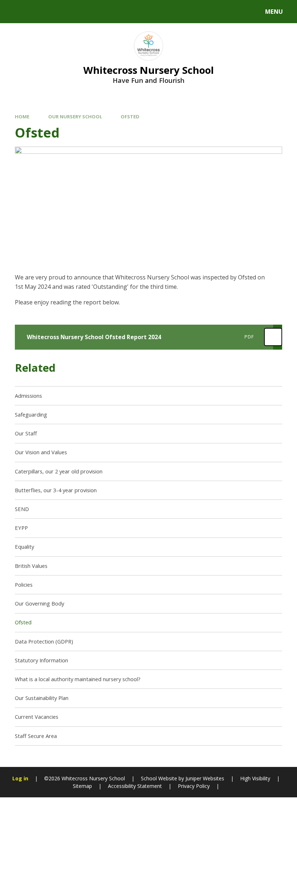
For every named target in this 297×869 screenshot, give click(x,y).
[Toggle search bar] (15, 11)
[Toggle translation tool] (35, 11)
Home (22, 116)
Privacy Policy (194, 785)
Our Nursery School (75, 116)
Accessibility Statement (135, 785)
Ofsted (130, 116)
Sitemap (82, 785)
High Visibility (255, 778)
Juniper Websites (204, 778)
